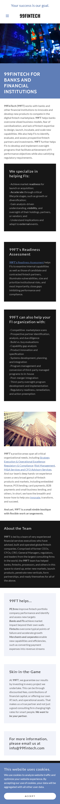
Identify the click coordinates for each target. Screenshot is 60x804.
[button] (8, 15)
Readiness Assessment (26, 262)
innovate (35, 497)
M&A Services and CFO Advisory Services (28, 469)
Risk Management (44, 465)
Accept (30, 796)
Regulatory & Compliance (18, 465)
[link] (30, 15)
